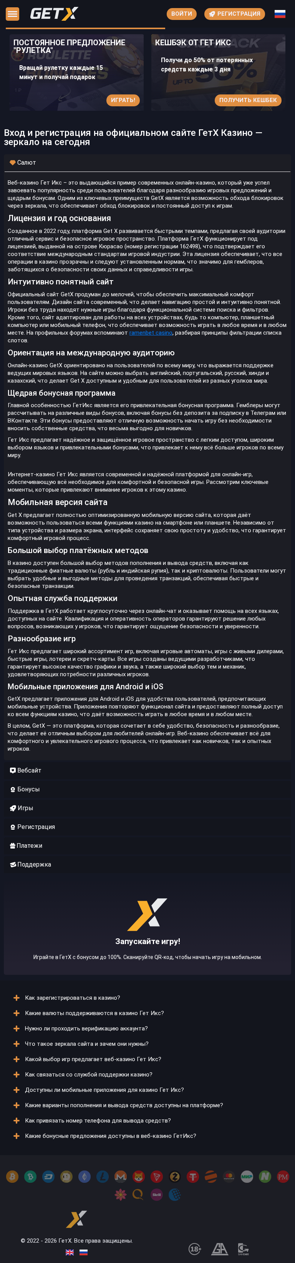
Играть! (123, 100)
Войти (181, 13)
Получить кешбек (248, 100)
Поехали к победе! (147, 943)
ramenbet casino (150, 332)
